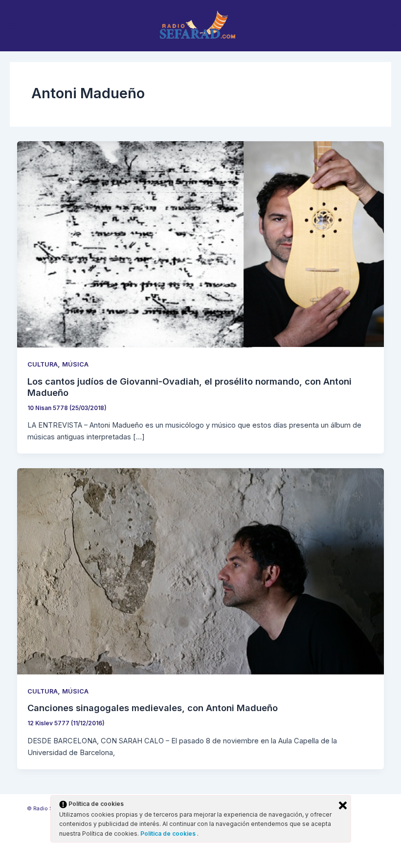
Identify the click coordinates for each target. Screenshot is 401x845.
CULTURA (42, 364)
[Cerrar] (343, 805)
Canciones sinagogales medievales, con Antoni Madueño (152, 707)
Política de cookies (168, 833)
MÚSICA (75, 364)
